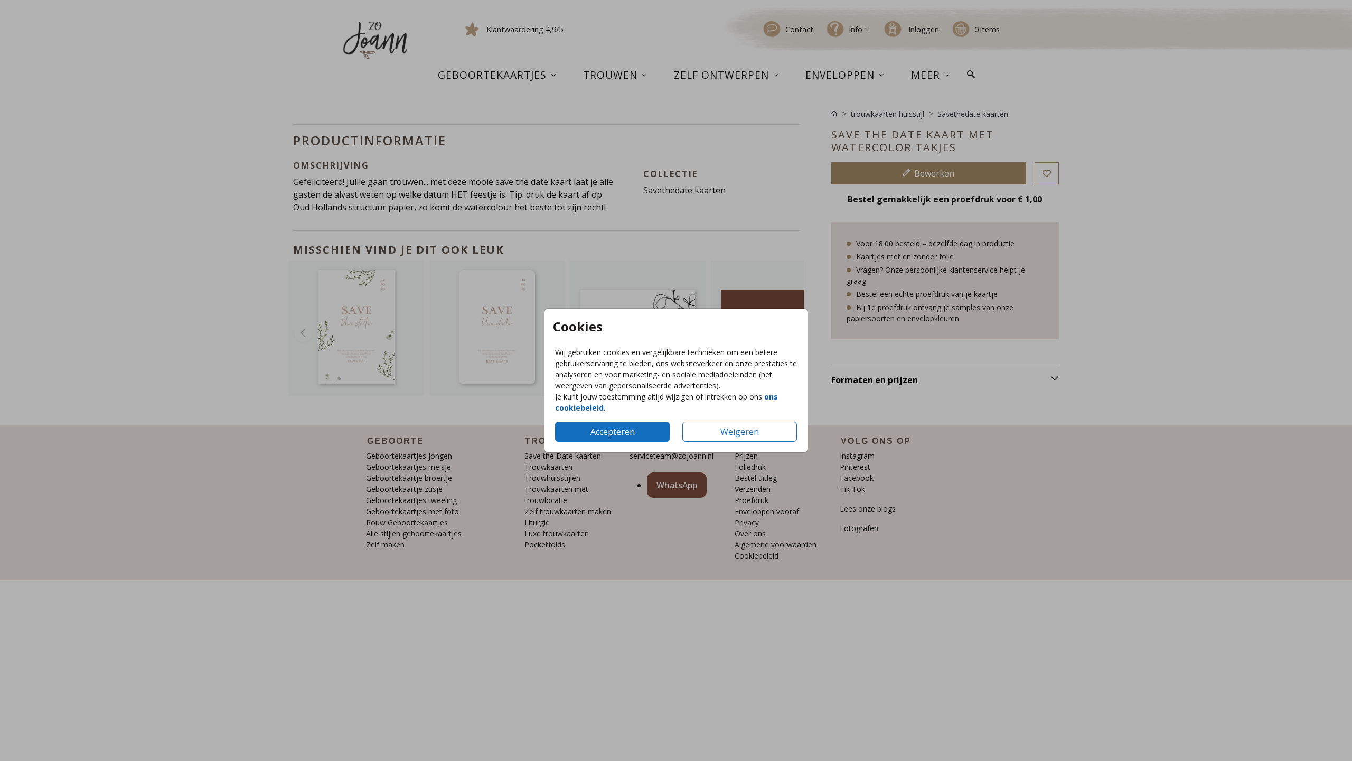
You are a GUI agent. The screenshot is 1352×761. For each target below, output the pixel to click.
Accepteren (612, 432)
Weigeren (739, 432)
